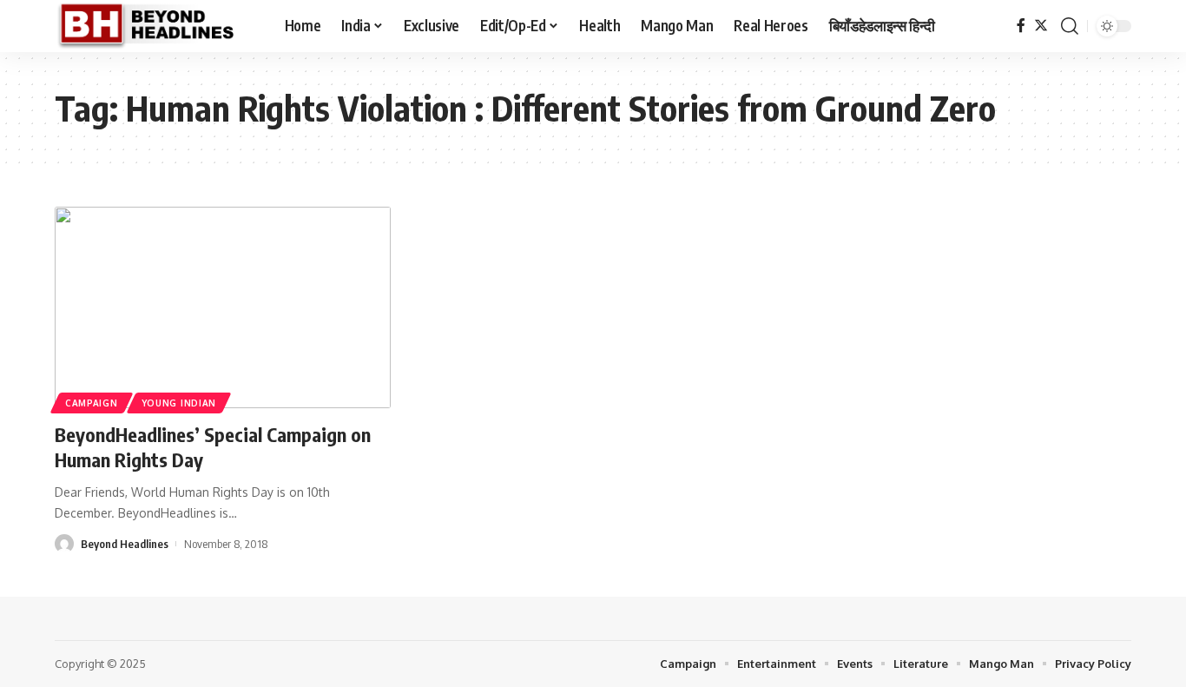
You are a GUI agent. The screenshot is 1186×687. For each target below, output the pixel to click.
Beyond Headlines (124, 544)
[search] (1069, 26)
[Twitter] (1041, 25)
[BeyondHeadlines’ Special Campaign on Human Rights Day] (223, 307)
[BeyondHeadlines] (156, 26)
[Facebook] (1021, 25)
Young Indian (179, 403)
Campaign (91, 403)
